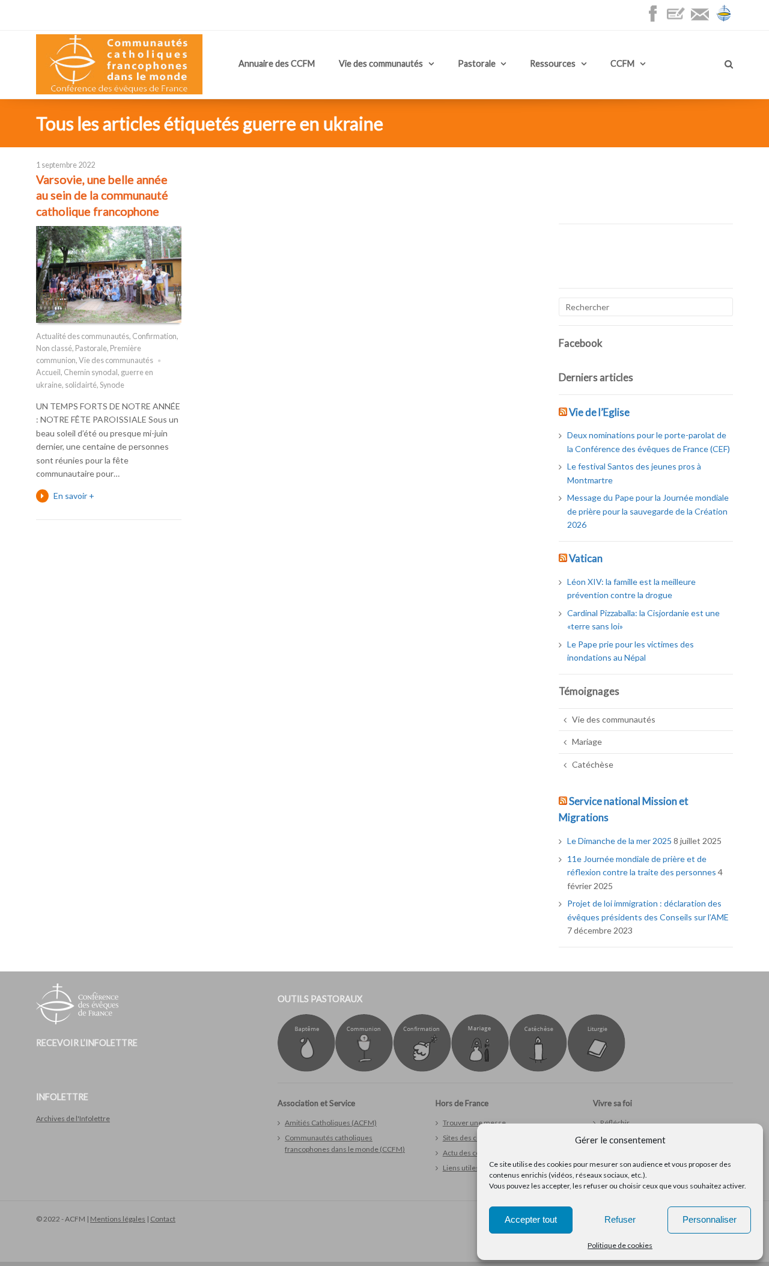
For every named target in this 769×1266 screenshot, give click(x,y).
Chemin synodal (91, 372)
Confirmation (154, 336)
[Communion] (364, 1069)
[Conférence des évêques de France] (724, 19)
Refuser (620, 1219)
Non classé (54, 348)
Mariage (587, 741)
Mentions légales (117, 1218)
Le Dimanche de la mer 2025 (619, 841)
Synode (112, 385)
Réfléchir (615, 1122)
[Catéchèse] (538, 1069)
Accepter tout (531, 1219)
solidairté (81, 385)
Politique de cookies (620, 1245)
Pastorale (477, 63)
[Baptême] (306, 1069)
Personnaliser (709, 1219)
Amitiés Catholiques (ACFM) (331, 1122)
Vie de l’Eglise (599, 412)
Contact (162, 1218)
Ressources (553, 63)
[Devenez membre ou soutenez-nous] (679, 19)
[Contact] (703, 19)
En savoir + (73, 496)
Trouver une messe (474, 1122)
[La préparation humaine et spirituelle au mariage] (480, 1069)
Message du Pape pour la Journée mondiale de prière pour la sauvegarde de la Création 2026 (648, 511)
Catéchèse (592, 764)
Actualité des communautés (82, 336)
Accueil (48, 372)
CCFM (622, 63)
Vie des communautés (381, 63)
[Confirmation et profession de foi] (422, 1069)
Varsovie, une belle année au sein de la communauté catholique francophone (102, 195)
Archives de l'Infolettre (73, 1118)
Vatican (586, 558)
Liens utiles (461, 1167)
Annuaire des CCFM (277, 63)
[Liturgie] (596, 1069)
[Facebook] (655, 19)
